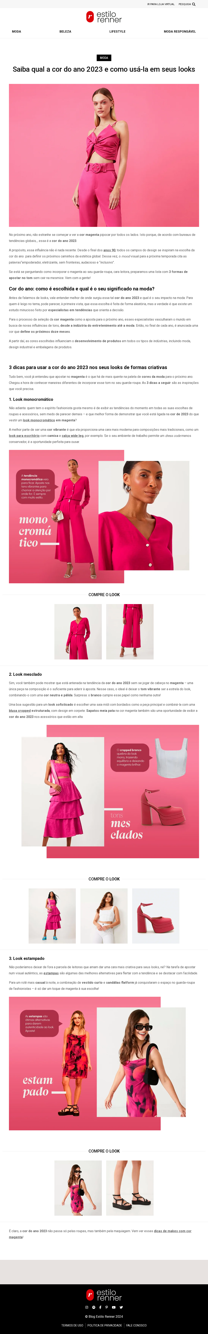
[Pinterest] (106, 1307)
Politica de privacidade (105, 1325)
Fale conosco (136, 1325)
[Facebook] (100, 1307)
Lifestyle (117, 31)
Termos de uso (72, 1325)
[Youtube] (114, 1307)
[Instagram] (86, 1307)
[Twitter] (121, 1307)
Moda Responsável (180, 31)
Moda (16, 31)
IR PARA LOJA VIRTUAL (161, 4)
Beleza (65, 31)
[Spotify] (93, 1307)
